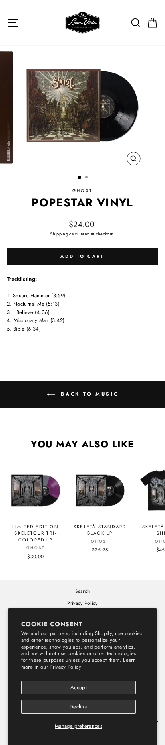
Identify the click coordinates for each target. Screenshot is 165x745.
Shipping (59, 234)
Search (82, 591)
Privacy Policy (65, 667)
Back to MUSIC (88, 394)
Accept (78, 687)
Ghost (82, 191)
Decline (78, 706)
